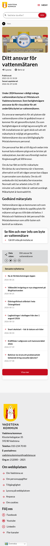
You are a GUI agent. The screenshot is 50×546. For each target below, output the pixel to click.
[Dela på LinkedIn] (15, 260)
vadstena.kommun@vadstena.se (18, 455)
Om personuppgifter (16, 478)
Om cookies (12, 502)
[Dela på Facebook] (6, 260)
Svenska (12, 544)
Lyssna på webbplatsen (18, 490)
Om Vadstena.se (14, 472)
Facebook (12, 514)
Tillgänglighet (13, 484)
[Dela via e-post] (19, 260)
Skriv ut (21, 70)
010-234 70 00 (18, 446)
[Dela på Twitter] (10, 260)
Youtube (11, 520)
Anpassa (10, 496)
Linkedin (11, 526)
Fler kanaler (13, 532)
